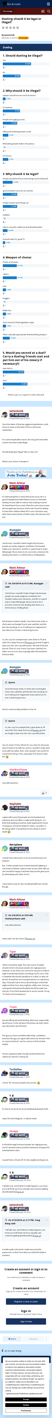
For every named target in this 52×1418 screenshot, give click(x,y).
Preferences (26, 1411)
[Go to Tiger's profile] (5, 955)
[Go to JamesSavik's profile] (5, 414)
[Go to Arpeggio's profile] (5, 533)
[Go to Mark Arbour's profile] (5, 487)
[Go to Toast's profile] (5, 1010)
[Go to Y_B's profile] (5, 1099)
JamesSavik (9, 35)
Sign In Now (26, 1321)
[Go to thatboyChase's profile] (5, 773)
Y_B (11, 1095)
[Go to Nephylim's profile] (5, 807)
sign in (17, 394)
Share (13, 1338)
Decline (26, 1405)
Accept (26, 1399)
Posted (19, 418)
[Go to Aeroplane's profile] (5, 848)
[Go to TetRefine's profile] (5, 1073)
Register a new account (26, 1301)
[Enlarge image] (30, 642)
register (25, 394)
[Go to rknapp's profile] (5, 1135)
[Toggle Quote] (6, 583)
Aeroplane (15, 844)
